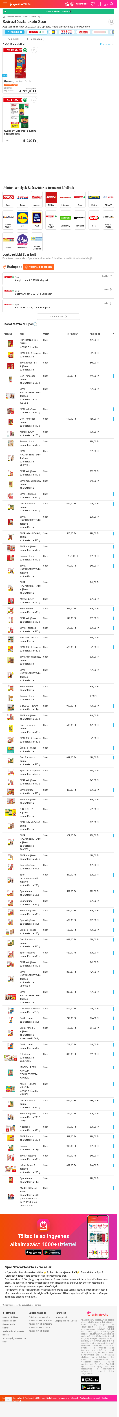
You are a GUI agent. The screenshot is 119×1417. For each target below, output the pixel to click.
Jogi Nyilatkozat (49, 1398)
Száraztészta (29, 17)
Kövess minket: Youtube (39, 1327)
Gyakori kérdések (10, 1317)
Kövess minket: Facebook (40, 1320)
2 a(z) (13, 44)
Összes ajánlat (14, 17)
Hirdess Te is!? (9, 1321)
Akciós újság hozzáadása (14, 1338)
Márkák (5, 1328)
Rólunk (5, 1335)
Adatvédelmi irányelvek (90, 1398)
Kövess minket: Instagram (40, 1324)
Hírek (4, 1342)
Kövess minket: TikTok (39, 1331)
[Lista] (105, 3)
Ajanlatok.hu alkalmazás (13, 1331)
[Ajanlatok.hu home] (20, 4)
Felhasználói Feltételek (68, 1398)
